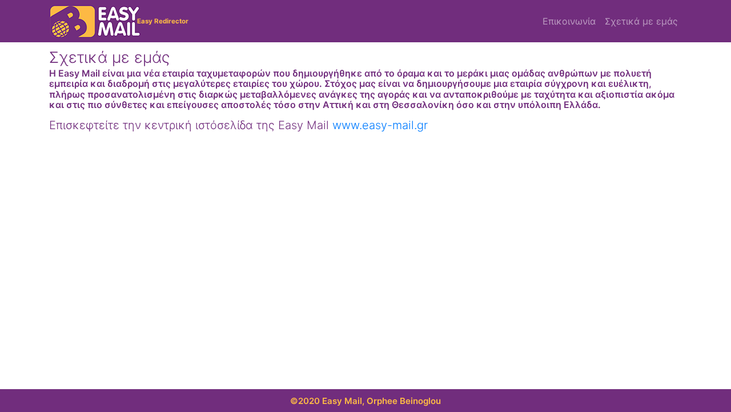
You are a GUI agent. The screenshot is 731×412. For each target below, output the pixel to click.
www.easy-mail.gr (380, 125)
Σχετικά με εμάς (641, 21)
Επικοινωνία (569, 21)
